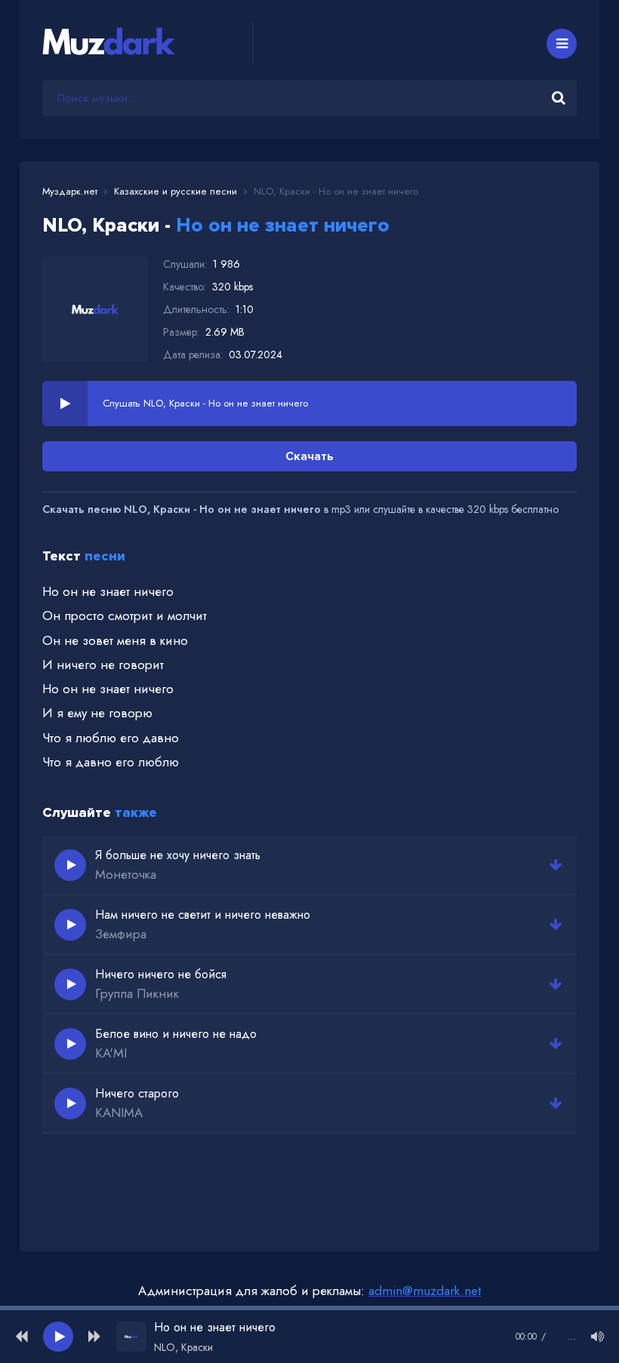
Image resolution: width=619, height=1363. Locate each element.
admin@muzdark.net (424, 1291)
